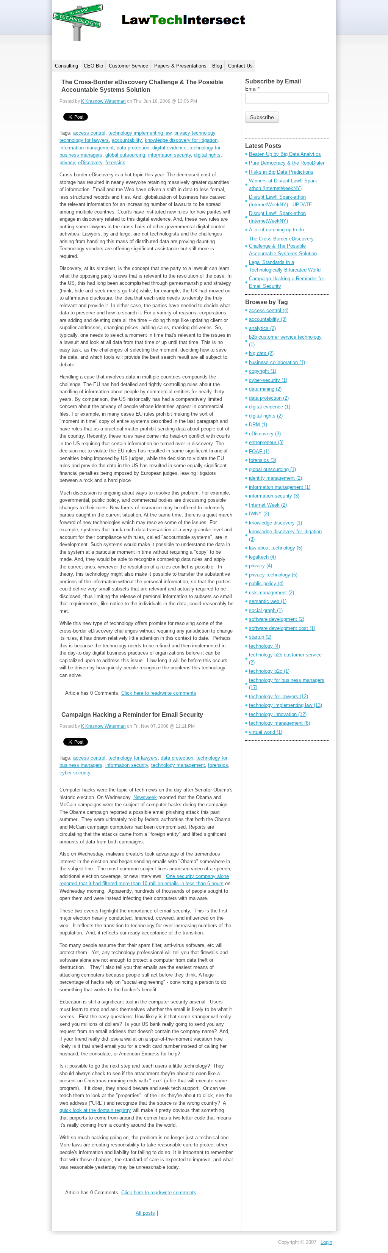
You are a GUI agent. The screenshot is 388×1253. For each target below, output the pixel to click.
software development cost (282, 628)
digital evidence (169, 148)
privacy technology (194, 133)
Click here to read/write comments (158, 693)
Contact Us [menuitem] (240, 66)
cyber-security (75, 773)
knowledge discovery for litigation (181, 140)
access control (89, 133)
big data (261, 353)
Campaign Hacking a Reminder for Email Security (132, 714)
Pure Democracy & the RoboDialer (286, 163)
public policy (266, 583)
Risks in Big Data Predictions (281, 172)
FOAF (259, 451)
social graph (266, 610)
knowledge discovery (275, 523)
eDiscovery (90, 162)
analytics (262, 328)
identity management (275, 478)
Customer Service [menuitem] (128, 66)
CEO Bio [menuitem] (93, 66)
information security (169, 155)
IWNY (259, 514)
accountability (127, 140)
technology (264, 646)
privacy (67, 162)
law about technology (275, 548)
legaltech (262, 557)
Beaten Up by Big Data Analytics (285, 154)
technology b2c (269, 671)
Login (326, 1242)
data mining (265, 389)
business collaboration (277, 362)
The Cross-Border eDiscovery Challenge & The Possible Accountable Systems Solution (283, 246)
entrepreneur (266, 442)
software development (276, 619)
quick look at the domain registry (95, 1110)
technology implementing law (139, 133)
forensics (115, 162)
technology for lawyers (84, 140)
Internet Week (268, 505)
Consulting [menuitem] (66, 66)
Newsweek (145, 797)
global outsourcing (125, 155)
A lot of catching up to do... (278, 229)
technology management (178, 765)
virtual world (265, 732)
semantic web (267, 601)
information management (86, 148)
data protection (133, 148)
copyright (262, 371)
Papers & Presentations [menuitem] (180, 66)
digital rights (207, 155)
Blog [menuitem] (217, 66)
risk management (271, 592)
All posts (145, 1213)
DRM (258, 424)
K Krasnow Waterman (103, 101)
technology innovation (278, 714)
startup (260, 637)
